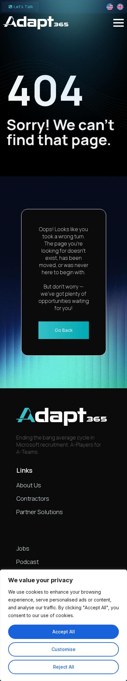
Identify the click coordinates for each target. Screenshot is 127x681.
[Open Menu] (118, 23)
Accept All (63, 631)
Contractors (32, 498)
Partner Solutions (39, 512)
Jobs (22, 548)
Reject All (63, 667)
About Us (28, 485)
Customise (63, 649)
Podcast (27, 562)
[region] (63, 625)
